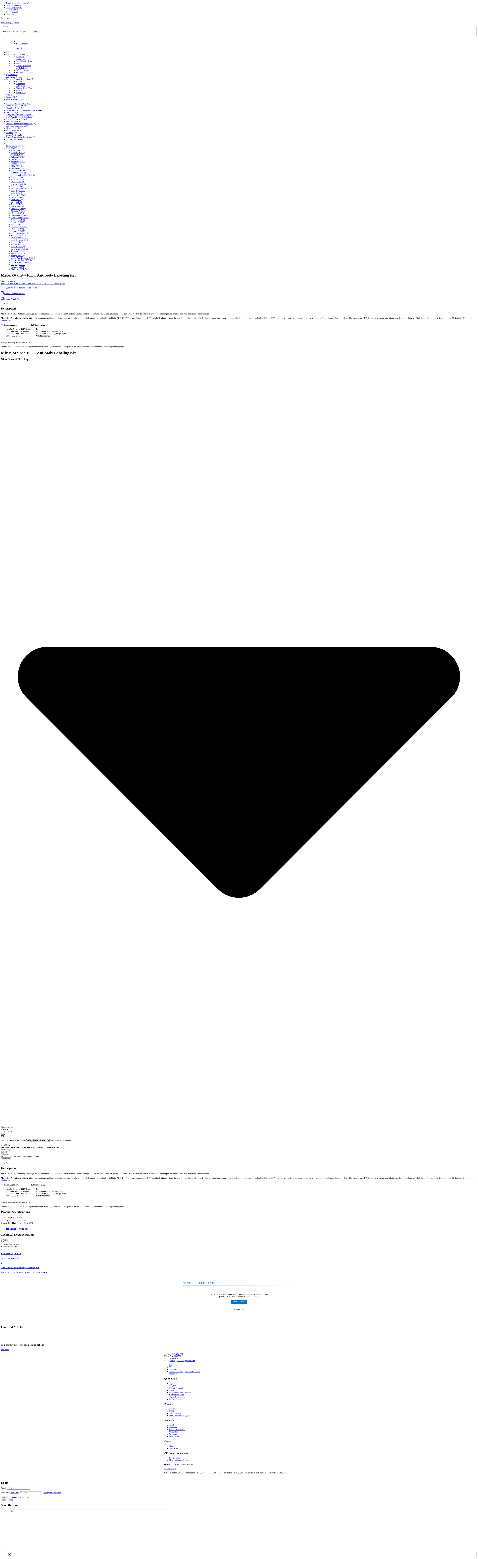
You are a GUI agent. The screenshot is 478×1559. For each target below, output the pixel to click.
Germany (18, 184)
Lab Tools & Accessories (16, 126)
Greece (17, 186)
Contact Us (20, 59)
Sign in (4, 1497)
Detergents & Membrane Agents (19, 115)
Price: (3, 1134)
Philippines (19, 226)
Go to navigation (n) (14, 7)
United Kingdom (21, 260)
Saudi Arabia (20, 233)
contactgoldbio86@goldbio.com (182, 1361)
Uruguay (18, 265)
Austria (17, 155)
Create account (7, 1500)
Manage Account (176, 1388)
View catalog (6, 23)
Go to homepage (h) (14, 5)
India (16, 193)
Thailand (18, 253)
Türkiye (18, 256)
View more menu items (15, 99)
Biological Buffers (13, 108)
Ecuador (18, 177)
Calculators (20, 86)
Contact (172, 1446)
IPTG (8, 52)
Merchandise (11, 128)
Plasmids (9, 133)
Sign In (172, 1383)
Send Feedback (239, 1302)
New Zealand (20, 218)
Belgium (18, 157)
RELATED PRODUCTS (55, 283)
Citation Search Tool (24, 88)
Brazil (17, 159)
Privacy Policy (175, 1399)
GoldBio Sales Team (24, 61)
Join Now (5, 1350)
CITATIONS (39, 283)
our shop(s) (21, 1140)
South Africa (19, 238)
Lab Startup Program (14, 77)
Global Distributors (23, 66)
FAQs (18, 63)
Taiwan (17, 251)
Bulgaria (18, 161)
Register (172, 1386)
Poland (17, 229)
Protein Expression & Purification (19, 137)
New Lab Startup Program (179, 1415)
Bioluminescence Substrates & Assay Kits (22, 110)
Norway (18, 220)
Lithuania (18, 209)
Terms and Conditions (24, 72)
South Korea (19, 240)
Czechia (18, 170)
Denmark (18, 173)
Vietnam (18, 267)
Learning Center (12, 79)
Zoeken (35, 31)
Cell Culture (11, 112)
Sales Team (173, 1448)
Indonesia (18, 195)
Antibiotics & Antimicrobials (17, 103)
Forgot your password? (52, 1493)
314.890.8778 (175, 1356)
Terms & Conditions (177, 1397)
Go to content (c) (12, 12)
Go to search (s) (12, 10)
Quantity (4, 1145)
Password (10, 1493)
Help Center (21, 93)
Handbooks (20, 84)
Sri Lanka (18, 244)
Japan (17, 204)
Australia (18, 153)
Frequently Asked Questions (180, 1392)
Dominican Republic (23, 175)
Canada (17, 164)
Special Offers (11, 75)
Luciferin (173, 1409)
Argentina (18, 150)
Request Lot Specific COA (14, 294)
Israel (17, 200)
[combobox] (19, 31)
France (17, 182)
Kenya (17, 206)
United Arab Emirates (23, 258)
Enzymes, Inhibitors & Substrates (19, 124)
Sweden (18, 247)
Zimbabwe (19, 269)
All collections (19, 54)
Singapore (18, 235)
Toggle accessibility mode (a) (17, 3)
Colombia (18, 168)
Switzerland (19, 249)
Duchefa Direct (22, 68)
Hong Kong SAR (21, 188)
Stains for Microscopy (15, 139)
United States (20, 262)
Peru (16, 224)
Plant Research (12, 130)
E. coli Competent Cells (15, 119)
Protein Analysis (12, 135)
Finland (17, 179)
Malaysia (18, 211)
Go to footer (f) (12, 14)
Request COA (11, 97)
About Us (10, 54)
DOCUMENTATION (25, 283)
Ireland (17, 197)
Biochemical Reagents (15, 106)
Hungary (18, 191)
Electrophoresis (12, 121)
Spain (17, 242)
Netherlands (19, 215)
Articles (19, 81)
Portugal (18, 231)
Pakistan (18, 222)
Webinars (19, 90)
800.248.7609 (177, 1354)
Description (10, 303)
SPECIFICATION (8, 283)
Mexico (17, 213)
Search (5, 31)
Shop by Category (176, 1413)
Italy (16, 202)
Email (4, 1488)
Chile (17, 166)
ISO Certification (22, 70)
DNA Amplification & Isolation (18, 117)
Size (13, 1140)
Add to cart (6, 1159)
